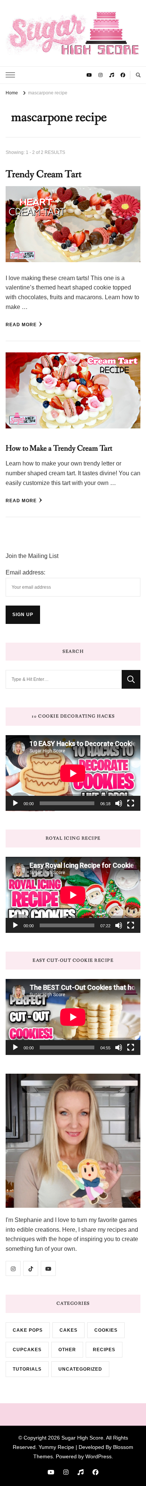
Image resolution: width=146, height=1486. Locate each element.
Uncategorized (80, 1369)
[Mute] (118, 803)
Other (67, 1349)
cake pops (28, 1330)
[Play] (15, 803)
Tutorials (27, 1369)
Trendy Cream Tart (44, 174)
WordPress (98, 1456)
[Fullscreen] (130, 803)
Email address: (25, 572)
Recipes (104, 1349)
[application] (73, 773)
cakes (68, 1330)
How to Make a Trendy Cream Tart (59, 448)
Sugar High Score (82, 1438)
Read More (21, 324)
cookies (106, 1330)
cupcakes (27, 1349)
